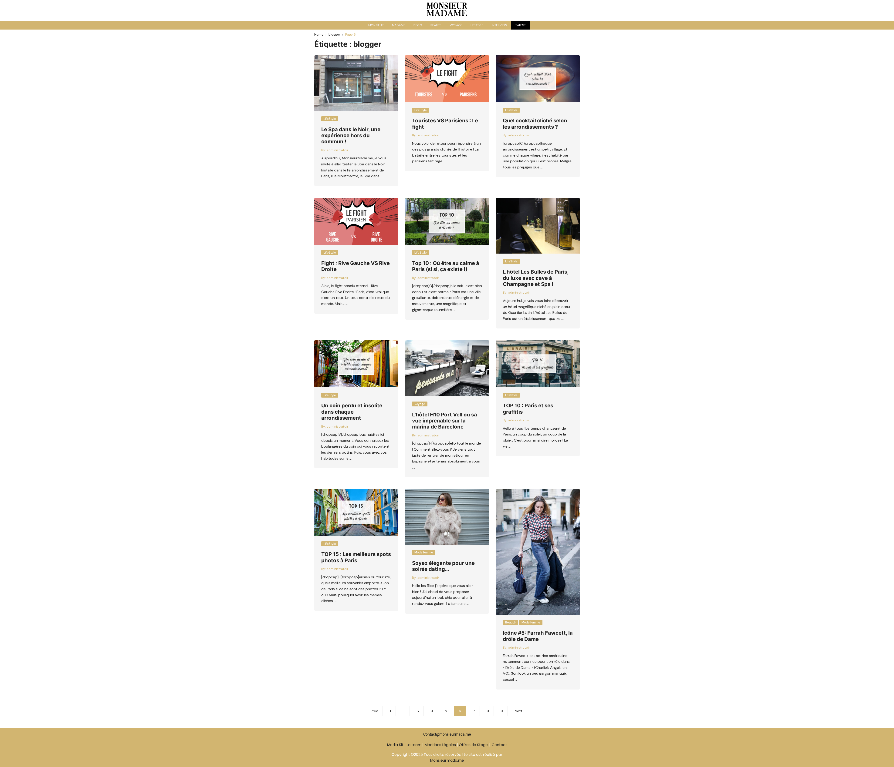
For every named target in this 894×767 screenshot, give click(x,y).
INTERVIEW (499, 25)
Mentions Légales (440, 744)
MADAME (398, 25)
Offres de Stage (473, 744)
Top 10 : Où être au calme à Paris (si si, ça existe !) (445, 266)
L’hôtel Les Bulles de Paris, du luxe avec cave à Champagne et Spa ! (536, 278)
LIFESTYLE (477, 25)
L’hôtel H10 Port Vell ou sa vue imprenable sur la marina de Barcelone (444, 421)
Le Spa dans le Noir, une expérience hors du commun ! (350, 135)
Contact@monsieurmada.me (447, 734)
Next (518, 711)
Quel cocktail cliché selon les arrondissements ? (535, 123)
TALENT (520, 25)
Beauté (510, 622)
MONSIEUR (376, 25)
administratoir (337, 150)
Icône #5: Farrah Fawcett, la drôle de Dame (538, 636)
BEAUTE (435, 25)
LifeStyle (330, 119)
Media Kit (395, 744)
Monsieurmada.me (447, 760)
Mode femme (423, 552)
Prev (374, 711)
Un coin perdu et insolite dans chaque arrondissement (351, 411)
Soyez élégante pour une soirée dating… (443, 566)
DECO (417, 25)
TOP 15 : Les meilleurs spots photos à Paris (356, 557)
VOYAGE (456, 25)
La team (413, 744)
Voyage (419, 404)
